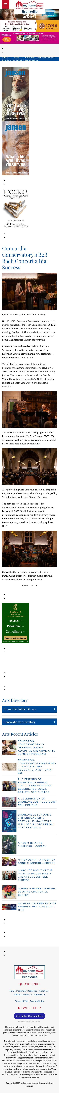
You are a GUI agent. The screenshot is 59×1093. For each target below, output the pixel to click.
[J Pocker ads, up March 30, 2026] (15, 208)
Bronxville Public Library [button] (20, 709)
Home (12, 990)
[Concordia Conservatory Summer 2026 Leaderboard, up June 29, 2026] (29, 37)
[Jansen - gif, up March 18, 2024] (15, 148)
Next (33, 585)
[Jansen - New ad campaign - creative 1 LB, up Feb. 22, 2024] (29, 14)
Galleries (32, 990)
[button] (5, 4)
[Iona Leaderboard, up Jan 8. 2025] (29, 25)
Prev (26, 585)
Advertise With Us (23, 994)
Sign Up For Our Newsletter (29, 1015)
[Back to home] (29, 7)
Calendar (21, 990)
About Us (43, 990)
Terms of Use (21, 1001)
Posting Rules (37, 1001)
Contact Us (39, 994)
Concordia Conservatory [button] (19, 722)
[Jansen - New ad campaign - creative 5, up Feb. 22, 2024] (15, 93)
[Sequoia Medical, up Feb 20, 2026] (15, 622)
